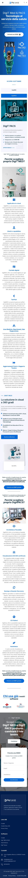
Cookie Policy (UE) (5, 826)
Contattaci (14, 741)
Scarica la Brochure (9, 437)
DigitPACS (14, 95)
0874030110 (7, 864)
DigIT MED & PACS (5, 840)
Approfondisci (7, 147)
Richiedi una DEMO (13, 34)
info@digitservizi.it (8, 859)
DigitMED (14, 90)
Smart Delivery (4, 842)
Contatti (3, 823)
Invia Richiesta (14, 779)
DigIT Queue (4, 845)
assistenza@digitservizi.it (10, 861)
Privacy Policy (4, 828)
